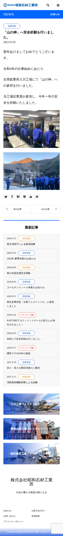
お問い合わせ (9, 516)
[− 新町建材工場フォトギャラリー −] (31, 462)
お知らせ (7, 511)
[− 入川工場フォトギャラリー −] (31, 413)
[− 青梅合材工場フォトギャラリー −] (31, 438)
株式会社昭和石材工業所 (32, 482)
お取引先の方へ (39, 511)
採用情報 (36, 516)
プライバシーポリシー (13, 521)
